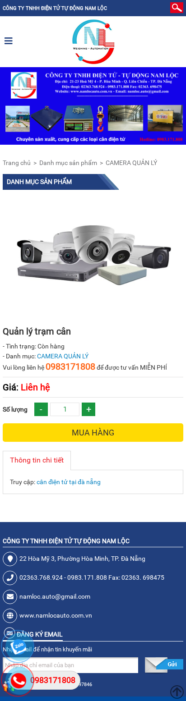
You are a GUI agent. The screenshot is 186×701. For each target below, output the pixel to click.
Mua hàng (93, 432)
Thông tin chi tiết (37, 460)
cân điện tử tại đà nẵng (69, 482)
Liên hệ (26, 387)
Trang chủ (17, 162)
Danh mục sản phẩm (68, 162)
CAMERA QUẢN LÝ (131, 162)
